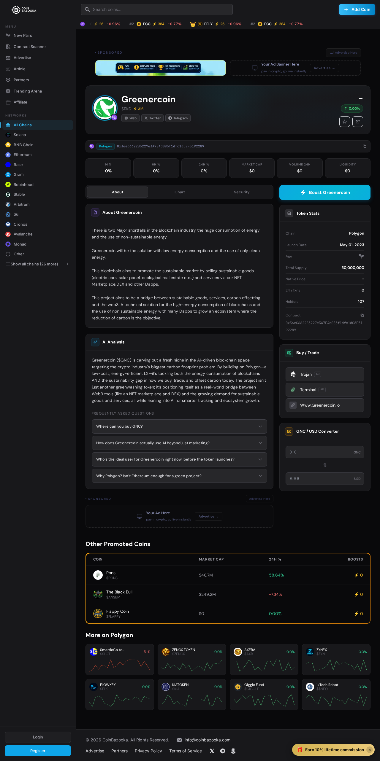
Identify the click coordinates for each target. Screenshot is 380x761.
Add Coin (361, 9)
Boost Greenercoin (329, 192)
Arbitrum (22, 204)
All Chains (23, 124)
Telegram (180, 118)
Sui (16, 214)
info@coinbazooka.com (207, 739)
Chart (180, 192)
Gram (19, 174)
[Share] (357, 121)
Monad (20, 244)
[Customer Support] (233, 751)
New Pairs (23, 35)
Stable (19, 194)
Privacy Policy (148, 750)
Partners (21, 79)
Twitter (155, 118)
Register (37, 750)
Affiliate (20, 102)
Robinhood (24, 184)
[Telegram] (223, 751)
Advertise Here (346, 52)
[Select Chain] (82, 24)
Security (242, 192)
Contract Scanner (30, 46)
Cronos (20, 224)
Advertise (22, 57)
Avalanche (23, 234)
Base (18, 164)
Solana (20, 134)
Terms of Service (185, 750)
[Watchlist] (344, 121)
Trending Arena (28, 91)
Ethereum (23, 154)
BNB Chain (24, 144)
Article (20, 68)
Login (38, 737)
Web (133, 118)
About (117, 192)
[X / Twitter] (212, 751)
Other (19, 253)
